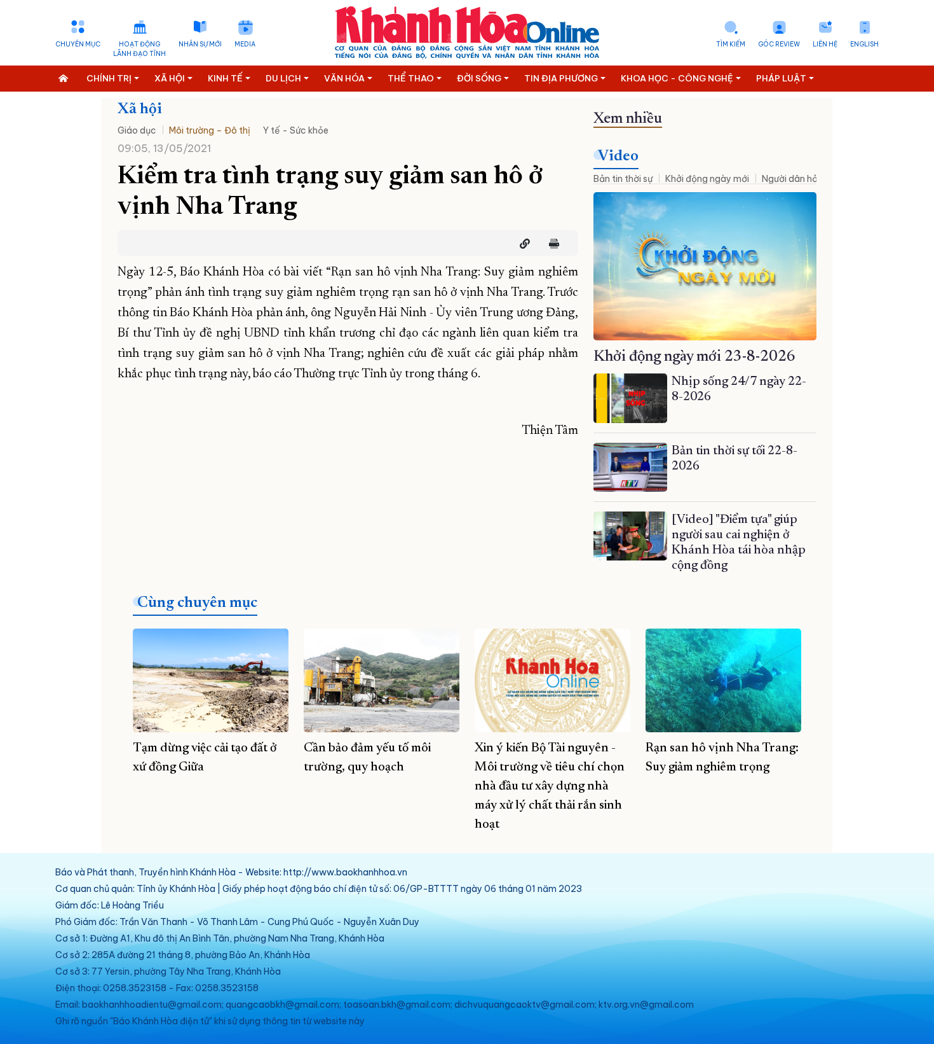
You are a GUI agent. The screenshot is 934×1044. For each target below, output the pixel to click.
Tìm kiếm (730, 44)
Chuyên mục (77, 44)
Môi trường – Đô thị (209, 130)
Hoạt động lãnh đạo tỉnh (139, 49)
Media (244, 44)
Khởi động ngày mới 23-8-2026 (694, 357)
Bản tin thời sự (623, 178)
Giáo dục (137, 130)
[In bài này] (551, 243)
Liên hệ (825, 44)
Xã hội (140, 109)
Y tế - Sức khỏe (295, 130)
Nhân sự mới (200, 44)
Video (618, 156)
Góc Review (779, 44)
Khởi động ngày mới (707, 178)
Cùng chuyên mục (197, 603)
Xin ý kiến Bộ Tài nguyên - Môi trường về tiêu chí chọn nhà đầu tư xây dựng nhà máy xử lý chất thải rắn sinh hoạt (550, 786)
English (864, 44)
